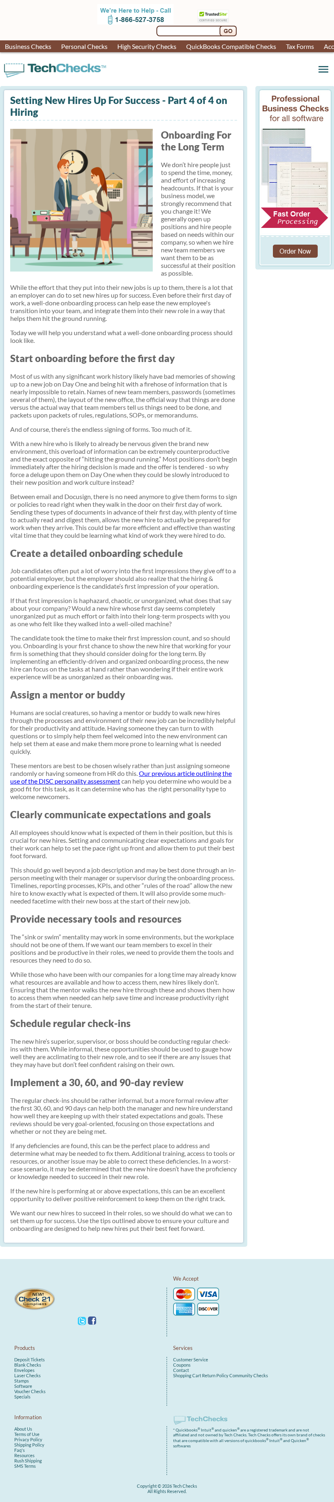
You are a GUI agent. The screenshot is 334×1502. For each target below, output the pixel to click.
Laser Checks (27, 1375)
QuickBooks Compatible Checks (231, 46)
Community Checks (248, 1375)
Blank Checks (27, 1364)
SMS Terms (25, 1466)
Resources (24, 1455)
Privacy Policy (28, 1439)
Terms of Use (27, 1434)
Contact (181, 1370)
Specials (22, 1396)
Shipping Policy (29, 1444)
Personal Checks (84, 46)
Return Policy (215, 1375)
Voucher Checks (30, 1391)
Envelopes (24, 1370)
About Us (23, 1428)
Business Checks (28, 46)
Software (23, 1386)
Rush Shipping (28, 1460)
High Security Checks (146, 46)
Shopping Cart (187, 1375)
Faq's (19, 1450)
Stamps (21, 1380)
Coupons (182, 1364)
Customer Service (190, 1359)
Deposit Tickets (29, 1359)
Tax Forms (300, 46)
